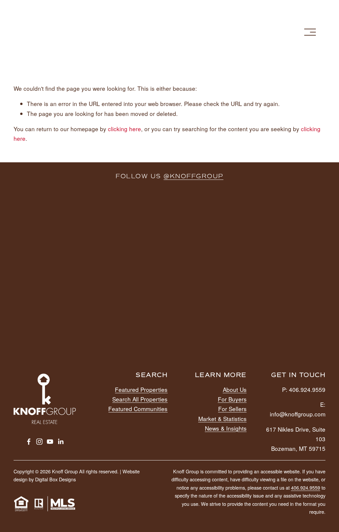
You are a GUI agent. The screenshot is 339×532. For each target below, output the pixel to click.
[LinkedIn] (60, 441)
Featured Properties (141, 389)
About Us (235, 389)
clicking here (124, 129)
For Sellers (232, 408)
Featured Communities (138, 408)
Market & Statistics (222, 418)
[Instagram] (39, 441)
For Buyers (232, 399)
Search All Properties (140, 399)
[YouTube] (50, 441)
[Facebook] (28, 441)
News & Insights (226, 428)
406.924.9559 (305, 487)
